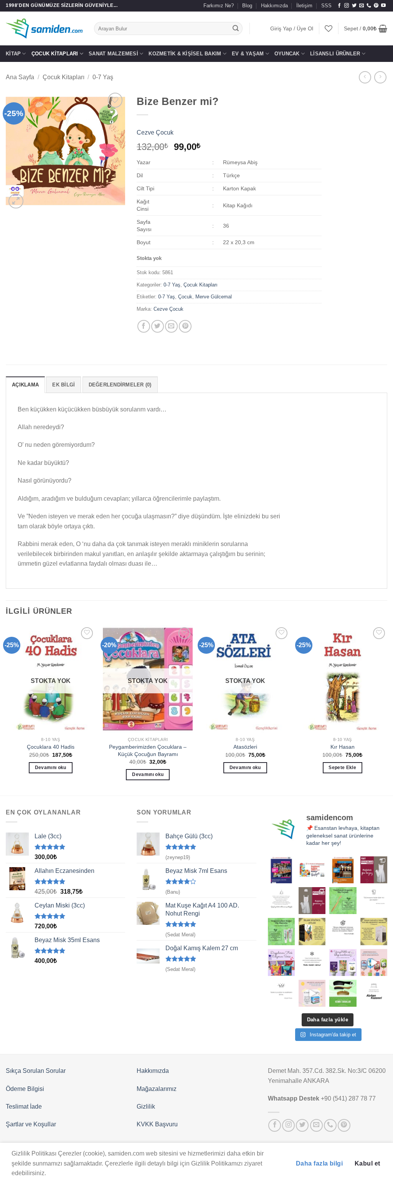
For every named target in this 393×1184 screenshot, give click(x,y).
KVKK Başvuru (157, 1124)
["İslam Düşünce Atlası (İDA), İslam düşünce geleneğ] (312, 931)
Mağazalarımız (157, 1089)
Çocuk (185, 297)
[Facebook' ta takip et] (339, 5)
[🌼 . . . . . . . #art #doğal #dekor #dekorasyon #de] (281, 931)
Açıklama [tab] (25, 385)
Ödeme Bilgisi (25, 1089)
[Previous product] (380, 77)
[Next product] (365, 77)
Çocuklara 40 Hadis (50, 747)
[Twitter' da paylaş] (157, 326)
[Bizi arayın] (369, 5)
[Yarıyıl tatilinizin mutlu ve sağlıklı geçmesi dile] (342, 962)
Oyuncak (287, 54)
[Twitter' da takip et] (354, 5)
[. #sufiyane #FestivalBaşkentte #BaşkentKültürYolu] (281, 869)
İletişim (304, 5)
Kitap (13, 54)
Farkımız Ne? (218, 5)
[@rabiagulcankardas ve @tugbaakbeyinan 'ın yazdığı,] (281, 962)
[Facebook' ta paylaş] (143, 326)
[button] (291, 28)
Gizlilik (146, 1106)
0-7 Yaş (102, 77)
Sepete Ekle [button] (342, 767)
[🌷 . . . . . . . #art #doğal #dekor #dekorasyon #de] (342, 931)
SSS (326, 5)
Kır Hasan (342, 747)
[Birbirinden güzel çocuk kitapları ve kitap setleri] (312, 993)
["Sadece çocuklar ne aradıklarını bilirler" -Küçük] (281, 993)
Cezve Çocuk (155, 132)
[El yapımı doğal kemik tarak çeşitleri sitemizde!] (342, 993)
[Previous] (6, 709)
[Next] (387, 709)
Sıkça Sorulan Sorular (36, 1070)
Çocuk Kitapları (54, 54)
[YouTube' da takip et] (383, 5)
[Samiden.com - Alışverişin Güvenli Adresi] (44, 28)
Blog (247, 5)
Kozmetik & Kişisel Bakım (185, 54)
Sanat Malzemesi (113, 54)
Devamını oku (50, 767)
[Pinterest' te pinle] (185, 326)
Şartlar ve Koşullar (31, 1124)
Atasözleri (245, 747)
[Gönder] (235, 28)
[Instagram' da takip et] (346, 5)
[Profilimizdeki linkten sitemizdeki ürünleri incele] (342, 900)
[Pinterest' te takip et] (376, 5)
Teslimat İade (24, 1106)
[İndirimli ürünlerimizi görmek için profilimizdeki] (373, 962)
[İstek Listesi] (328, 28)
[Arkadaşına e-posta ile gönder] (171, 326)
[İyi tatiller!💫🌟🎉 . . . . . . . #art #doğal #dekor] (312, 962)
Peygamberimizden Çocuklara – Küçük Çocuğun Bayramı (148, 750)
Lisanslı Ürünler (335, 54)
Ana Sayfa (20, 77)
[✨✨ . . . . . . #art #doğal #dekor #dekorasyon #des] (373, 900)
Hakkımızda (274, 5)
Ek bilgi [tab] (63, 385)
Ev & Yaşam (248, 54)
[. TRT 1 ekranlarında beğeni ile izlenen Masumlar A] (373, 869)
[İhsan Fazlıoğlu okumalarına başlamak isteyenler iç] (373, 931)
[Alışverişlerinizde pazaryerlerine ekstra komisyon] (373, 993)
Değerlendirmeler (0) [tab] (120, 385)
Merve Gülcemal (213, 297)
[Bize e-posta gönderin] (361, 5)
